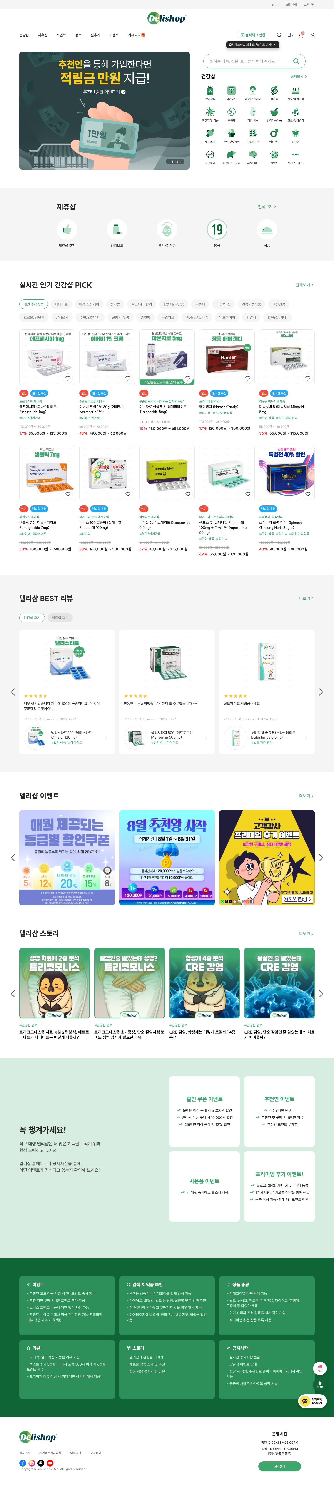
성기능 (115, 304)
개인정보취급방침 (50, 1453)
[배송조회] (290, 35)
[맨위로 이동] (320, 1385)
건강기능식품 (251, 304)
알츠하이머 (227, 317)
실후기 (95, 35)
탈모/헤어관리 (141, 304)
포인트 (61, 35)
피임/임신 (223, 304)
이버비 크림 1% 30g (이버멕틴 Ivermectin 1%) (102, 409)
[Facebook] (22, 1463)
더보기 (304, 598)
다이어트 (61, 304)
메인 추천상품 (34, 304)
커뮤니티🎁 (136, 35)
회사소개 (24, 1453)
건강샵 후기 (32, 617)
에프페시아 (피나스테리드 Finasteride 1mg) (38, 409)
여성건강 (278, 304)
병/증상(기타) (277, 317)
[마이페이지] (313, 34)
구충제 (200, 304)
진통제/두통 (120, 317)
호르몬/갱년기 (34, 317)
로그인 (275, 5)
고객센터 (309, 5)
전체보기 (297, 76)
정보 (78, 35)
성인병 (145, 317)
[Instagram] (31, 1463)
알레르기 (62, 317)
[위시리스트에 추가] (68, 378)
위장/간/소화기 (197, 317)
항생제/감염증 (173, 304)
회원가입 (291, 5)
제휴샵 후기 (60, 617)
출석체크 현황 (255, 35)
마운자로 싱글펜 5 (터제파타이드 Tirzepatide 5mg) (163, 409)
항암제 (251, 317)
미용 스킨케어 (89, 304)
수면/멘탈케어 (90, 317)
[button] (169, 161)
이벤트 (114, 35)
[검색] (279, 35)
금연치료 (168, 317)
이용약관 (75, 1453)
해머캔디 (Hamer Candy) (218, 406)
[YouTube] (50, 1463)
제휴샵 (42, 35)
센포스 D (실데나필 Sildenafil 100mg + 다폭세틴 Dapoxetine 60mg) (223, 527)
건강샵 (24, 35)
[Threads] (40, 1463)
